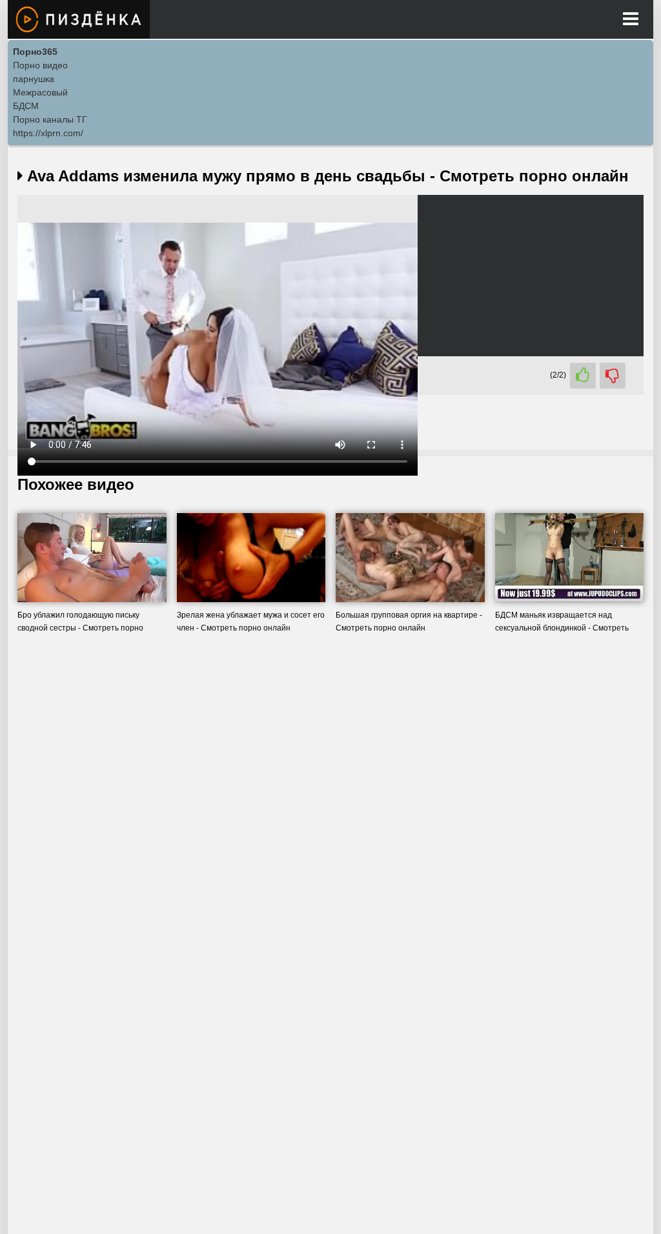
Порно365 (35, 51)
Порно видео (40, 65)
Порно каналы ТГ (50, 119)
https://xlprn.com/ (48, 133)
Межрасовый (40, 92)
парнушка (33, 79)
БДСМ (26, 106)
